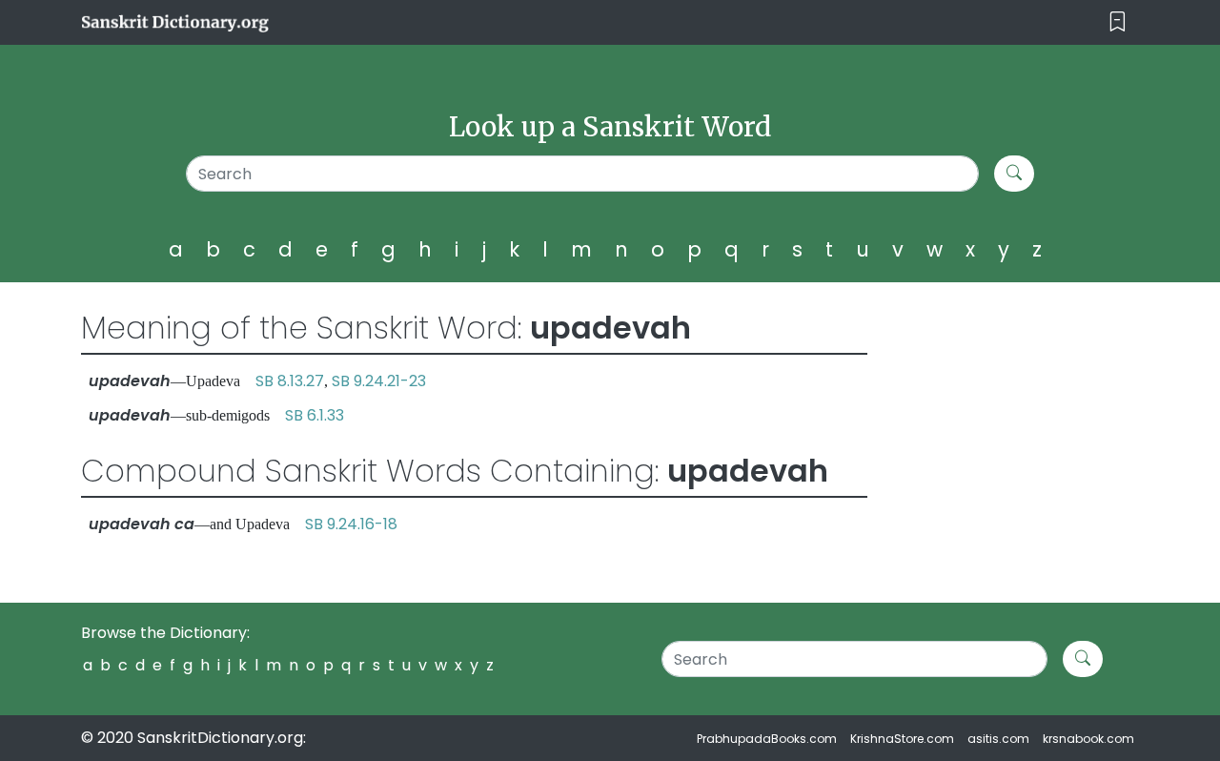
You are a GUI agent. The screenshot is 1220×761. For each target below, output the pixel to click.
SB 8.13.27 (289, 381)
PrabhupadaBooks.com (767, 738)
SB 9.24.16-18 (351, 524)
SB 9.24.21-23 (379, 381)
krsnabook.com (1088, 738)
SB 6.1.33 (314, 415)
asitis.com (998, 738)
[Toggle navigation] (1117, 22)
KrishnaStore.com (902, 738)
